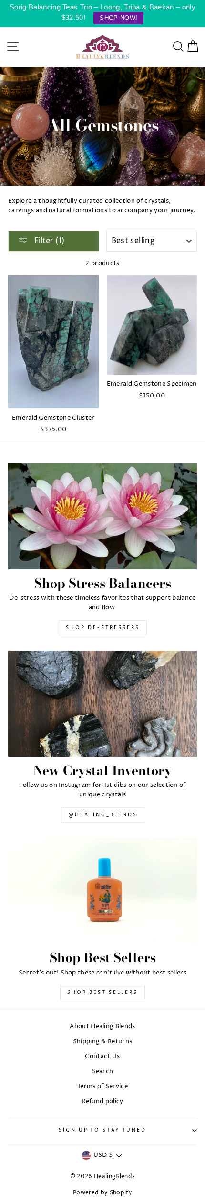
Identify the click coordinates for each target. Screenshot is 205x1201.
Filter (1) (48, 241)
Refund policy (102, 1101)
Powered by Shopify (102, 1193)
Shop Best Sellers (102, 992)
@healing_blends (102, 815)
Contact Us (102, 1056)
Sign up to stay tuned (102, 1130)
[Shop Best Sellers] (102, 891)
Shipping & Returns (103, 1042)
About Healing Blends (102, 1026)
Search (102, 1072)
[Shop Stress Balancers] (102, 516)
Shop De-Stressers (103, 627)
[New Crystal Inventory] (102, 704)
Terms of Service (102, 1086)
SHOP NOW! (118, 17)
